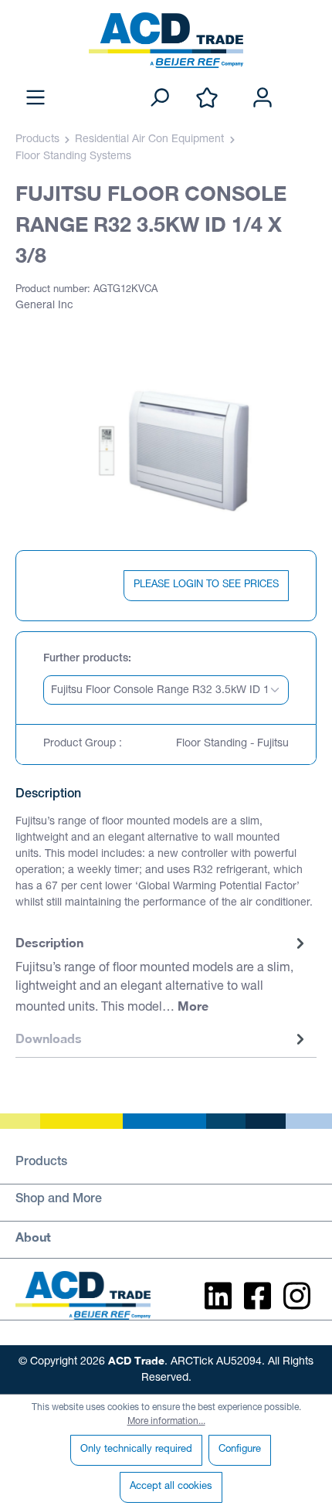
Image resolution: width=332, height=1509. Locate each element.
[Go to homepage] (166, 40)
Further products (85, 659)
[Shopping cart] (307, 81)
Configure (240, 1450)
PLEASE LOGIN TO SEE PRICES (206, 585)
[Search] (159, 98)
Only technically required (136, 1450)
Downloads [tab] (48, 1038)
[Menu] (35, 98)
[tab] (162, 976)
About (33, 1236)
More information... (166, 1421)
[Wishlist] (207, 98)
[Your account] (262, 98)
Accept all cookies (171, 1487)
